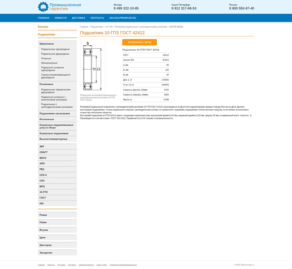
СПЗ (42, 180)
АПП (42, 163)
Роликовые (46, 84)
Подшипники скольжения (55, 113)
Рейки (43, 222)
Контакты (72, 265)
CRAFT (44, 152)
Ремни (43, 215)
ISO (42, 203)
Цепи (42, 237)
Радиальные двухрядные (55, 53)
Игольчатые (47, 119)
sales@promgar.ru (86, 265)
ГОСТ (43, 197)
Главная (84, 27)
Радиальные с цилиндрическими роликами (57, 105)
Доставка (61, 265)
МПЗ (42, 186)
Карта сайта (102, 265)
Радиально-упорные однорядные (52, 68)
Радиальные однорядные (55, 49)
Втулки (44, 230)
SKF (42, 146)
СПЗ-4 (43, 175)
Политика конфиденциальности (123, 265)
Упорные (46, 58)
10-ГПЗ (108, 27)
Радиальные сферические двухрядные (55, 91)
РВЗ (42, 169)
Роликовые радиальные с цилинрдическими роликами (141, 27)
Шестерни (46, 245)
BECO (43, 158)
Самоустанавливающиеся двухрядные (55, 76)
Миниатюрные (49, 63)
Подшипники (97, 27)
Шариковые (47, 43)
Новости (51, 265)
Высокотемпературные (53, 139)
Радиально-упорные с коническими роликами (54, 98)
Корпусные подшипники (54, 133)
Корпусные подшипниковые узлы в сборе (56, 126)
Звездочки (46, 252)
